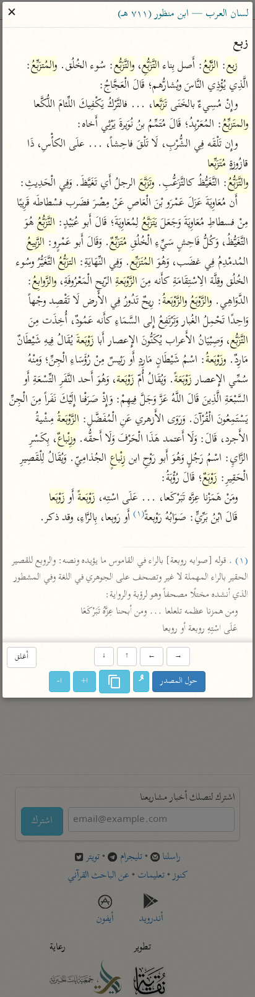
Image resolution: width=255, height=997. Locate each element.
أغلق (21, 657)
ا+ (85, 682)
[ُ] (142, 682)
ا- (60, 682)
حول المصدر (179, 682)
